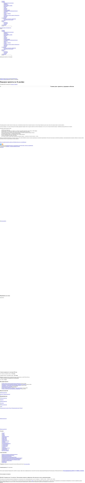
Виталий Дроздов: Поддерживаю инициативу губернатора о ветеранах (14, 384)
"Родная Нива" (4, 448)
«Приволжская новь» (5, 440)
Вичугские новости (5, 450)
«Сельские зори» (5, 446)
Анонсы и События (3, 79)
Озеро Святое (4, 462)
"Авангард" (4, 447)
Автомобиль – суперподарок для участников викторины (11, 385)
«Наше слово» (4, 438)
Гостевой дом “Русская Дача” (7, 460)
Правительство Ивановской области (8, 455)
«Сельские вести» (5, 445)
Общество (1, 399)
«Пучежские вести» (5, 442)
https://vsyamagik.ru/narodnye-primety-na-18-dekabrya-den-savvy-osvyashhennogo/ (13, 142)
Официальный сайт (3, 418)
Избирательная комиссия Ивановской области (9, 454)
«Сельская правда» (5, 444)
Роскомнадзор (4, 461)
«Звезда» (3, 434)
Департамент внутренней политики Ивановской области (11, 458)
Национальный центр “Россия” (17, 408)
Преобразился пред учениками (7, 386)
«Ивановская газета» (5, 436)
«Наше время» (4, 437)
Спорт (1, 406)
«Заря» (3, 433)
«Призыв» (3, 441)
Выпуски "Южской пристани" (5, 394)
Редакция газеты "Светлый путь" (5, 27)
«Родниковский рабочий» (6, 443)
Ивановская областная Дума (6, 456)
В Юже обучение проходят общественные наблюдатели (11, 383)
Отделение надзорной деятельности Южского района (11, 459)
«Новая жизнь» (4, 439)
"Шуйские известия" (5, 449)
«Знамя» (3, 435)
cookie (32, 480)
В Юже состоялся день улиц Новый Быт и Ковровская (11, 388)
